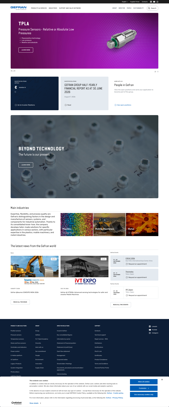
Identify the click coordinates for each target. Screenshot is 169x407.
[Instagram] (156, 1)
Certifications (99, 347)
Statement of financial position (66, 343)
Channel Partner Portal (102, 368)
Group (114, 8)
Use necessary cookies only (143, 394)
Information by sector (63, 339)
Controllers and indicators (19, 347)
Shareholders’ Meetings (64, 364)
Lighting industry (16, 376)
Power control (15, 351)
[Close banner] (162, 379)
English (124, 2)
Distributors (98, 343)
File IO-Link (98, 351)
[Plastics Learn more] (77, 214)
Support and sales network (70, 8)
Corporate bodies (62, 359)
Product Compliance (101, 359)
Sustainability (138, 8)
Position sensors (16, 331)
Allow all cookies (144, 382)
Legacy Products (16, 364)
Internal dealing (62, 374)
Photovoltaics (15, 372)
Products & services (39, 8)
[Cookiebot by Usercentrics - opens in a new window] (16, 403)
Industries (53, 8)
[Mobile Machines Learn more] (109, 214)
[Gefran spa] (18, 8)
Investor (122, 8)
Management (61, 355)
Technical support (100, 335)
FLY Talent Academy (41, 339)
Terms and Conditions (101, 364)
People (129, 8)
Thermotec (129, 272)
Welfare (37, 335)
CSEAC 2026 (130, 258)
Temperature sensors (17, 339)
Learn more (26, 165)
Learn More (26, 50)
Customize (142, 388)
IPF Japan (129, 290)
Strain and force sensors (18, 343)
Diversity (38, 343)
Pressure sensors (16, 335)
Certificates (98, 355)
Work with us (39, 347)
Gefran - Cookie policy (115, 393)
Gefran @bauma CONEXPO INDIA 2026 (25, 292)
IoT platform (14, 359)
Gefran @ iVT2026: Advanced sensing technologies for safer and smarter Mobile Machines (84, 293)
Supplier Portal (134, 2)
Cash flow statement (63, 351)
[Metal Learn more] (142, 214)
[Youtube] (153, 1)
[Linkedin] (150, 1)
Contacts (145, 2)
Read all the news (20, 302)
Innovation (38, 364)
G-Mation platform (16, 355)
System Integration (17, 368)
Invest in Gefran (62, 331)
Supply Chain (39, 368)
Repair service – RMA (101, 339)
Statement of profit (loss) (64, 347)
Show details (34, 403)
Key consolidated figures (64, 335)
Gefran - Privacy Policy (114, 398)
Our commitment (40, 351)
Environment (39, 359)
